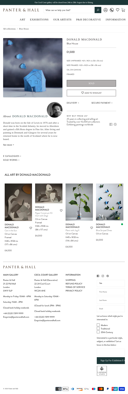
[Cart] (123, 10)
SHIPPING (71, 280)
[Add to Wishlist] (31, 228)
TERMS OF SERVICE (75, 287)
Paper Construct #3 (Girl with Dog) (43, 214)
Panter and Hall (13, 388)
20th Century (107, 332)
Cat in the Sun (11, 230)
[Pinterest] (115, 124)
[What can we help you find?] (72, 10)
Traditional (105, 328)
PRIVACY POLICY (74, 290)
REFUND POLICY (74, 283)
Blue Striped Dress (104, 230)
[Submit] (98, 10)
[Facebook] (111, 124)
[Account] (105, 12)
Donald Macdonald (30, 116)
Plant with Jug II (72, 230)
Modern (104, 325)
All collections (9, 29)
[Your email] (111, 308)
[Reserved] (122, 224)
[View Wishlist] (117, 10)
